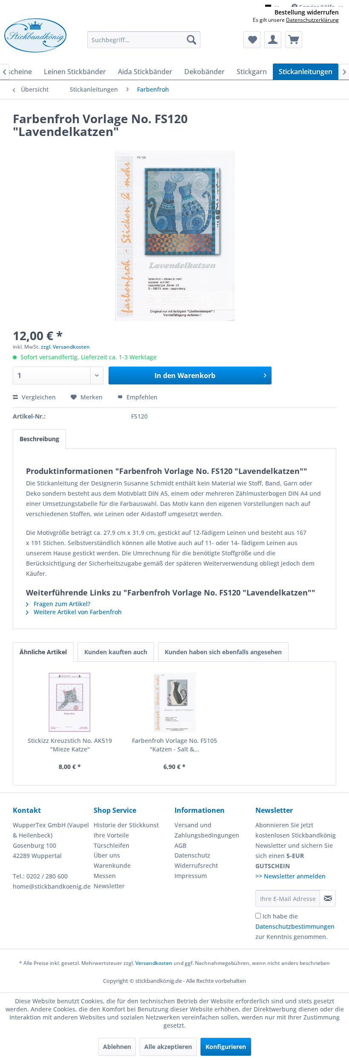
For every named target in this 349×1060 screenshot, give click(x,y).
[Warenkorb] (293, 39)
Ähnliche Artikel (43, 652)
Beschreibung (39, 439)
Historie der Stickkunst (126, 825)
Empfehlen (141, 397)
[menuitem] (144, 39)
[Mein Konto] (272, 39)
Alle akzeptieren (168, 1047)
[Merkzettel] (251, 39)
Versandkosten (153, 963)
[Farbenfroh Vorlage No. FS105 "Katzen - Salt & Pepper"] (174, 702)
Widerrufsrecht (196, 865)
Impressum (190, 876)
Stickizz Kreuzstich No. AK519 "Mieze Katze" (70, 745)
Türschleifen (111, 845)
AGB (180, 845)
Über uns (107, 855)
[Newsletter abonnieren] (328, 898)
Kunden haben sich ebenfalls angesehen (223, 652)
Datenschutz (192, 855)
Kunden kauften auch (115, 652)
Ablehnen (117, 1047)
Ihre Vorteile (111, 835)
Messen (105, 876)
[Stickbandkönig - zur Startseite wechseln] (35, 38)
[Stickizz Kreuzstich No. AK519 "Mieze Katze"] (70, 702)
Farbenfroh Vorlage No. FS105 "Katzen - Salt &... (174, 745)
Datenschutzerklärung (312, 19)
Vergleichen (38, 397)
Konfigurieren (226, 1047)
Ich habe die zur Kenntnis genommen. (295, 926)
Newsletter (109, 886)
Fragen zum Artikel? (61, 604)
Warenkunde (112, 865)
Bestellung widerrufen (307, 12)
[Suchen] (191, 39)
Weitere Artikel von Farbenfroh (77, 612)
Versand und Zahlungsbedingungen (206, 830)
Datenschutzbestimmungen (295, 926)
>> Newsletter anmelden (290, 876)
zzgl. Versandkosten (65, 346)
